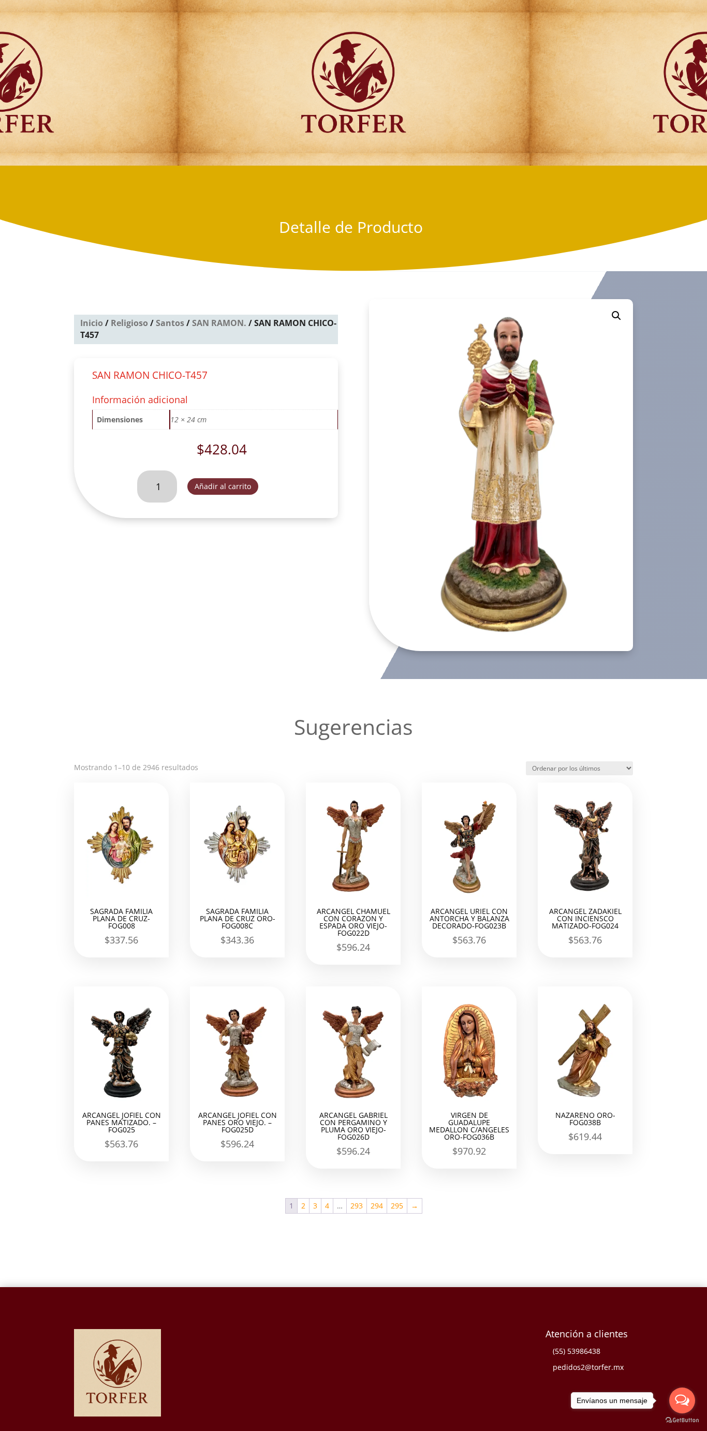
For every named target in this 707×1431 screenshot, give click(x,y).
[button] (616, 315)
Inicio (91, 323)
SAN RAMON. (219, 323)
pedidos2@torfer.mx (588, 1367)
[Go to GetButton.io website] (682, 1420)
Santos (170, 323)
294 (377, 1206)
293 (356, 1206)
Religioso (129, 323)
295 (397, 1206)
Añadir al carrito (223, 486)
